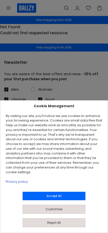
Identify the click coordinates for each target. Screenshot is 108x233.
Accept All (54, 196)
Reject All (54, 222)
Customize (54, 209)
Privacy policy (17, 182)
